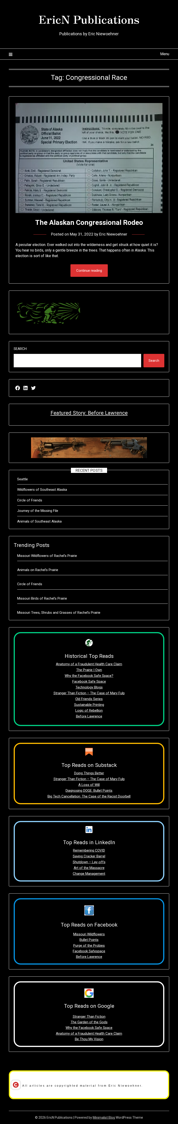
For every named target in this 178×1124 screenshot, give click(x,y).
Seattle (22, 479)
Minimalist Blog (104, 1117)
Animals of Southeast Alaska (39, 521)
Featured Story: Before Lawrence (89, 413)
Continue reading (89, 270)
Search (20, 349)
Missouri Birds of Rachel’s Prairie (42, 598)
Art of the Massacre (89, 868)
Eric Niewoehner (113, 234)
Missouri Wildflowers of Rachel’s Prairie (47, 556)
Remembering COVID (89, 850)
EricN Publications (89, 19)
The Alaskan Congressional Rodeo (89, 222)
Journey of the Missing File (37, 511)
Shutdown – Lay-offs (89, 862)
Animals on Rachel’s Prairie (37, 570)
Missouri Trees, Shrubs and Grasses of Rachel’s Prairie (58, 612)
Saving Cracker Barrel (89, 856)
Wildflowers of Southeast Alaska (42, 490)
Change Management (89, 874)
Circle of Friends (29, 500)
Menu (164, 54)
